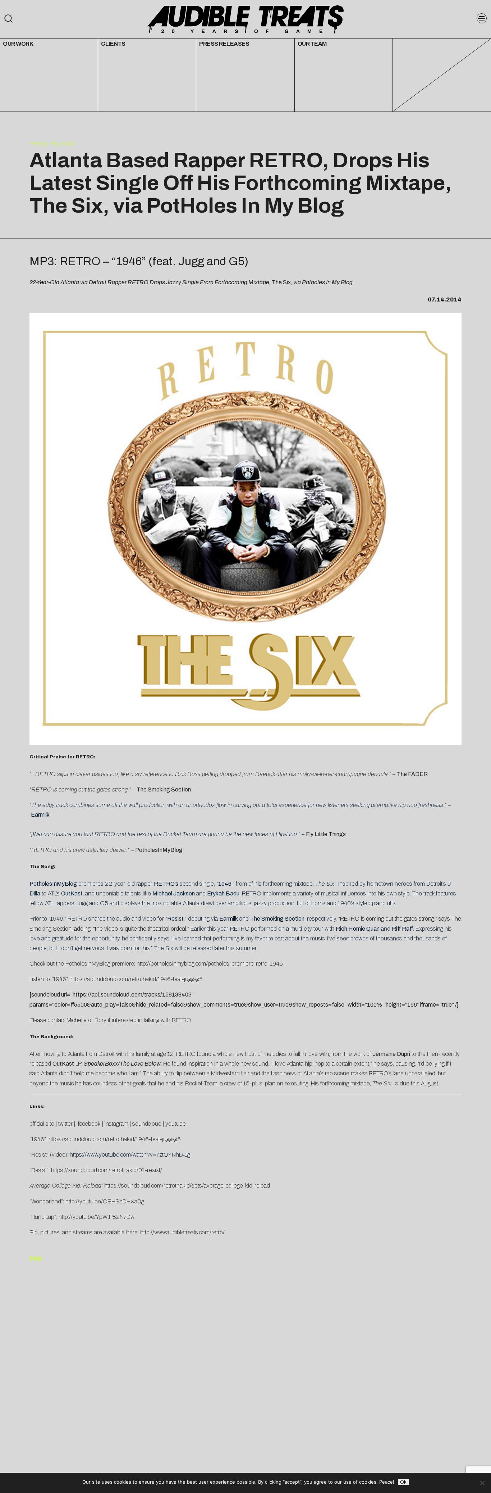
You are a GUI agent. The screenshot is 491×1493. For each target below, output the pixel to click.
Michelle (76, 1020)
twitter (65, 1124)
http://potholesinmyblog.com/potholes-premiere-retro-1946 (210, 964)
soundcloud (146, 1124)
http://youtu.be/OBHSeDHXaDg (104, 1201)
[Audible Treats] (245, 19)
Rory (100, 1020)
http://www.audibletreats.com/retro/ (182, 1232)
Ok (403, 1482)
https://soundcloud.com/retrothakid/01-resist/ (106, 1170)
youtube (175, 1124)
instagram (116, 1124)
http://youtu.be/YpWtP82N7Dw (96, 1217)
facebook (89, 1124)
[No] (482, 1483)
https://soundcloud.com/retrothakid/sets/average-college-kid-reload (187, 1186)
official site (41, 1124)
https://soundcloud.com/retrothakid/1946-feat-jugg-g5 (136, 979)
